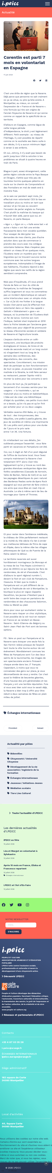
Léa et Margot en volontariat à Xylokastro (20, 852)
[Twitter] (40, 80)
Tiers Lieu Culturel (20, 793)
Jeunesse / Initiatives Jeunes (26, 783)
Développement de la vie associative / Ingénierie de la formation (23, 770)
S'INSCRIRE (13, 932)
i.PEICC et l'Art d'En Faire (17, 885)
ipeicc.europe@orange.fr (16, 1056)
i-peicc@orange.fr (12, 1048)
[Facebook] (34, 80)
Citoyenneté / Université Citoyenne (22, 760)
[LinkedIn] (46, 80)
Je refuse (12, 1170)
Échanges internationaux (23, 712)
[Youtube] (20, 905)
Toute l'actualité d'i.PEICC (27, 813)
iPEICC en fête (11, 840)
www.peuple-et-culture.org (14, 1010)
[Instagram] (27, 905)
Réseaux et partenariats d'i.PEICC (24, 1014)
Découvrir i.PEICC (14, 976)
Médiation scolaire (20, 788)
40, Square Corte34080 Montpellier (13, 1125)
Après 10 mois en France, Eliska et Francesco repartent (22, 867)
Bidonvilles (16, 753)
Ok (3, 1170)
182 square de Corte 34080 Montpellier (14, 1079)
